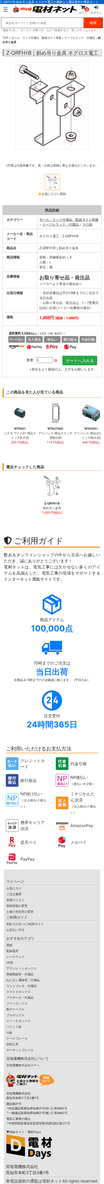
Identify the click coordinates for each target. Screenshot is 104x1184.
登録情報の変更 (17, 906)
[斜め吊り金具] (52, 116)
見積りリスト (15, 900)
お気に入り (13, 888)
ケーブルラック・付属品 (79, 37)
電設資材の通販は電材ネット (54, 1180)
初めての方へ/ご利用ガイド (25, 924)
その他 (87, 224)
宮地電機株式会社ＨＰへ (23, 1065)
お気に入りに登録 (54, 193)
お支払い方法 (15, 930)
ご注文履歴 (13, 894)
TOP (5, 37)
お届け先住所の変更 (20, 911)
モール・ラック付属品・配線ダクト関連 (36, 37)
